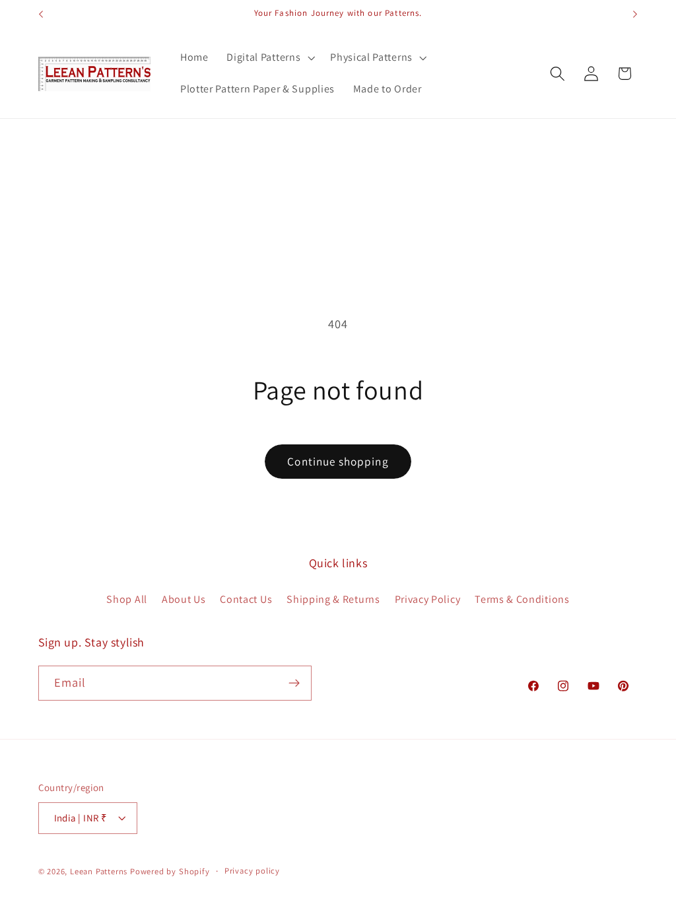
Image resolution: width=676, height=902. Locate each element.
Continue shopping (338, 461)
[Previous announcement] (40, 14)
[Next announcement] (635, 14)
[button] (269, 58)
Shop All (126, 599)
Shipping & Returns (333, 599)
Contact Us (246, 599)
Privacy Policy (428, 599)
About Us (184, 599)
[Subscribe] (294, 683)
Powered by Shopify (170, 871)
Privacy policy (252, 870)
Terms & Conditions (522, 599)
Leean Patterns (98, 871)
